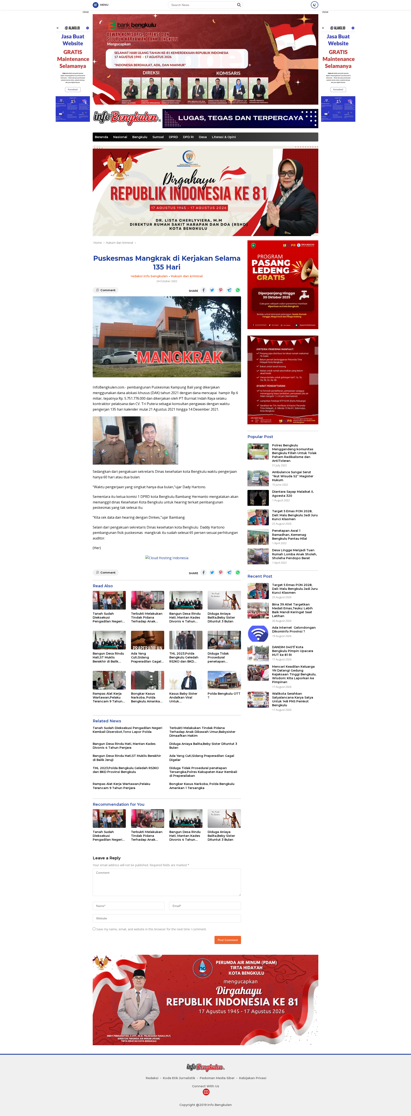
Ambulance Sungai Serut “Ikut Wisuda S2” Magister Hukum (292, 476)
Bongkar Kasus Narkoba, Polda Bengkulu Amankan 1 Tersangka (147, 697)
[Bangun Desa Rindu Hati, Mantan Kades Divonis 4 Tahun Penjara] (186, 600)
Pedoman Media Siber (217, 1078)
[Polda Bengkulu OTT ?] (224, 680)
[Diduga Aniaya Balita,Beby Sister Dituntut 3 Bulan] (224, 600)
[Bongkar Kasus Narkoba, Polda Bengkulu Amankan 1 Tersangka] (147, 680)
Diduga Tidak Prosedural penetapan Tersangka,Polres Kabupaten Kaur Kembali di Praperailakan (221, 657)
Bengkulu (139, 137)
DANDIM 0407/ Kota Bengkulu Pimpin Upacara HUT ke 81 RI (292, 651)
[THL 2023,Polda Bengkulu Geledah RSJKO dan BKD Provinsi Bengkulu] (186, 640)
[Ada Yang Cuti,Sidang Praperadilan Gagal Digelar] (147, 640)
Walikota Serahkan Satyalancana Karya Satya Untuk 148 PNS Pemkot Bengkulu (292, 699)
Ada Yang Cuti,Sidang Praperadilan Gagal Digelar (146, 657)
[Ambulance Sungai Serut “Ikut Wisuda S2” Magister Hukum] (258, 478)
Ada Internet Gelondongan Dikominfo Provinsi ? (294, 629)
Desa (203, 137)
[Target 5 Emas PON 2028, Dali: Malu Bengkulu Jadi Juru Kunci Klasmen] (258, 517)
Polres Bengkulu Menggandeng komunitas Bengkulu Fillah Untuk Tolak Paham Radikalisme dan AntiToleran (294, 453)
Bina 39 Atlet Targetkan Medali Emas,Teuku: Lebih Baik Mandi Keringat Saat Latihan (292, 610)
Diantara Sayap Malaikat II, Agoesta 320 (293, 494)
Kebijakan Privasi (252, 1078)
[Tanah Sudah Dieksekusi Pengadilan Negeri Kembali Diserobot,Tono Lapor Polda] (109, 600)
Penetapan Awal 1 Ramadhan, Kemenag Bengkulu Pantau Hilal (289, 535)
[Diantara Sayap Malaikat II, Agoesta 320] (258, 498)
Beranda (101, 137)
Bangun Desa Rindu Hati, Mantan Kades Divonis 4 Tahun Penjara (185, 618)
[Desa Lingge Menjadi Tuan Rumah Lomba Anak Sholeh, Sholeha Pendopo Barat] (258, 556)
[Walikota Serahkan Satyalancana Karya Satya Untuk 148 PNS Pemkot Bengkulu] (258, 700)
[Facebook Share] (203, 290)
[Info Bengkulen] (127, 118)
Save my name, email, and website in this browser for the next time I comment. (151, 929)
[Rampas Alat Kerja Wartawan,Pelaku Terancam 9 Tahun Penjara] (109, 680)
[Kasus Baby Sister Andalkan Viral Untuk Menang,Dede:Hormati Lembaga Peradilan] (186, 680)
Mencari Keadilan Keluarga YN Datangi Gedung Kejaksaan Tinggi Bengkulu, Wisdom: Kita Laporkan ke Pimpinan (294, 674)
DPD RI (188, 137)
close (86, 12)
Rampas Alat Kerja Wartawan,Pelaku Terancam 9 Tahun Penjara (107, 697)
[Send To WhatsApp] (238, 290)
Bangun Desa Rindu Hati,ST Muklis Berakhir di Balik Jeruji (108, 657)
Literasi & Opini (224, 137)
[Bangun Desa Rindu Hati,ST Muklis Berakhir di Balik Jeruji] (109, 640)
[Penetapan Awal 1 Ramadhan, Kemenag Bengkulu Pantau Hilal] (258, 537)
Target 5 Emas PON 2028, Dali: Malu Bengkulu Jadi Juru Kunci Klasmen (295, 515)
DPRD (173, 137)
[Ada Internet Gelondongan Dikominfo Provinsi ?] (258, 634)
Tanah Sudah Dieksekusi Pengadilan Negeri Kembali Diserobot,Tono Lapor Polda (107, 618)
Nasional (120, 137)
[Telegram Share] (229, 290)
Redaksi (152, 1078)
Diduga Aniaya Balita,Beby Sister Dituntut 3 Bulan (221, 617)
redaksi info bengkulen (149, 276)
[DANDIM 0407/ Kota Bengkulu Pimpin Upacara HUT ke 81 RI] (258, 653)
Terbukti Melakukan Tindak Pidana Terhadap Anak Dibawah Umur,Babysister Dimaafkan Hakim (146, 618)
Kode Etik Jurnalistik (179, 1078)
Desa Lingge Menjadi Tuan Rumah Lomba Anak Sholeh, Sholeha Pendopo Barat (294, 554)
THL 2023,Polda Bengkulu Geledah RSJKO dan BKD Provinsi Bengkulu (183, 657)
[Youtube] (206, 1092)
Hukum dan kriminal (187, 276)
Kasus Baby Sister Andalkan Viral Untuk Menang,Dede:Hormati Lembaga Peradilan (185, 697)
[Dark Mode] (314, 4)
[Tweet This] (212, 290)
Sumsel (158, 137)
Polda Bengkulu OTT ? (224, 695)
